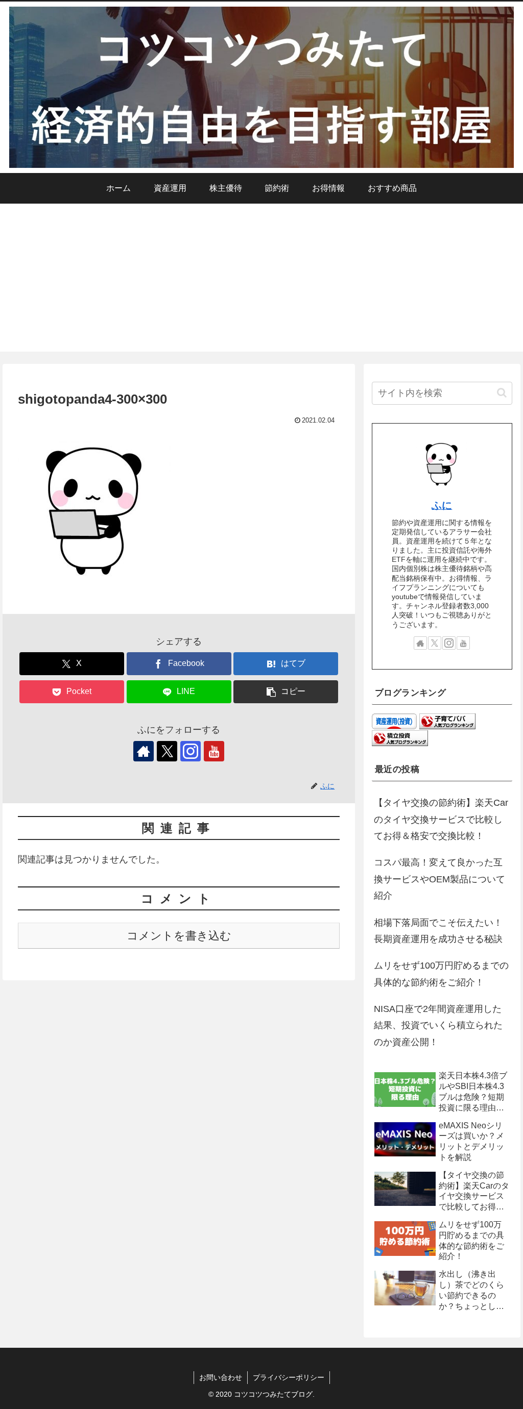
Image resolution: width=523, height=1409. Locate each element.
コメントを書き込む (179, 935)
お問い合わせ (220, 1377)
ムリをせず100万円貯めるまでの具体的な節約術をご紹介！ (441, 973)
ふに (442, 505)
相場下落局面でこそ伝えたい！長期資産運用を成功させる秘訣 (438, 931)
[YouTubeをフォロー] (214, 751)
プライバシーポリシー (288, 1377)
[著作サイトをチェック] (143, 751)
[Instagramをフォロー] (190, 751)
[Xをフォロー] (167, 751)
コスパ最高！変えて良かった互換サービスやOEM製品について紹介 (439, 879)
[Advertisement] (261, 280)
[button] (285, 691)
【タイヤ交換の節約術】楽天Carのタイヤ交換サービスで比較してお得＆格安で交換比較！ (441, 819)
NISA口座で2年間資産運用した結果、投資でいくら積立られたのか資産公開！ (438, 1025)
